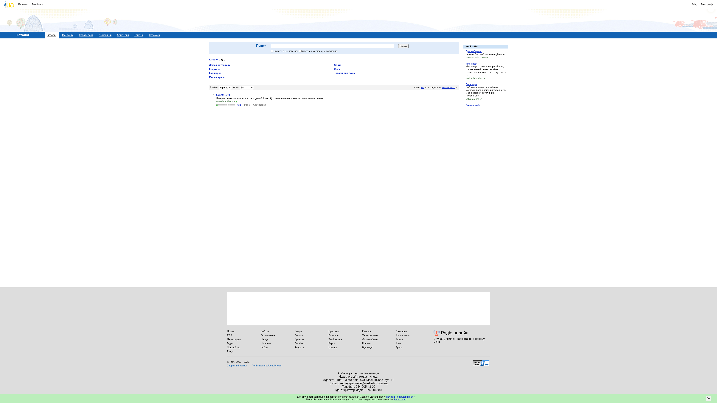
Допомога (154, 35)
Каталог (51, 35)
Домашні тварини (219, 65)
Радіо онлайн (454, 332)
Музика (332, 347)
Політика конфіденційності (267, 365)
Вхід (693, 4)
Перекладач (234, 339)
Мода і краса (216, 77)
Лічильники (105, 35)
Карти (331, 343)
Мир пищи (471, 63)
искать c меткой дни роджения (319, 51)
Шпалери (266, 343)
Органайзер (233, 347)
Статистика (259, 104)
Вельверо (471, 84)
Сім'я (337, 69)
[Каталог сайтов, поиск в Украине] (481, 361)
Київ (239, 104)
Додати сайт (86, 35)
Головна (22, 4)
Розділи (36, 4)
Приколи (299, 339)
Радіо (230, 351)
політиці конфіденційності (400, 396)
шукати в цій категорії (286, 51)
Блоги (399, 339)
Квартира (214, 69)
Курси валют (403, 335)
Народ (264, 339)
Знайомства (335, 339)
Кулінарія (215, 73)
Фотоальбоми (370, 339)
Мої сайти (67, 35)
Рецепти (299, 347)
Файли (264, 347)
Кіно (398, 343)
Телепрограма (370, 335)
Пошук (298, 331)
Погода (299, 335)
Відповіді (367, 347)
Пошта (230, 331)
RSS (229, 335)
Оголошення (268, 335)
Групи (399, 347)
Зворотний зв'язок (237, 365)
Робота (265, 331)
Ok (708, 398)
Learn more (400, 399)
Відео (230, 343)
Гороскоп (333, 335)
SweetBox (223, 95)
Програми (333, 331)
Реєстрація (707, 4)
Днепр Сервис (474, 51)
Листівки (299, 343)
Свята (337, 65)
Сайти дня (123, 35)
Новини (366, 343)
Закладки (401, 331)
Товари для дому (344, 73)
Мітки (247, 104)
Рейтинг (138, 35)
